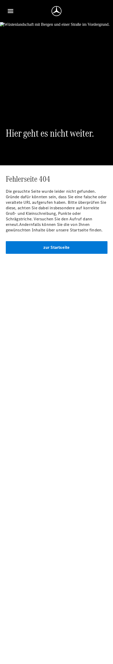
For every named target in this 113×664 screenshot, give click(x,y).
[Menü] (10, 11)
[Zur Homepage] (56, 11)
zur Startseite (56, 247)
